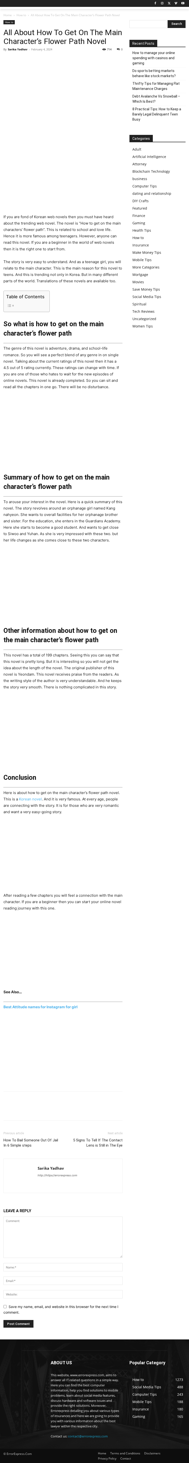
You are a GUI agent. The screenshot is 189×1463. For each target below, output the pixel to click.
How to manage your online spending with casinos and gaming (153, 58)
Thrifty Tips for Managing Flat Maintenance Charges (156, 86)
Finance (138, 215)
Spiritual (139, 304)
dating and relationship (151, 193)
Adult (136, 149)
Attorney (139, 164)
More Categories (145, 267)
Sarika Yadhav (17, 49)
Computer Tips (144, 186)
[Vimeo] (176, 3)
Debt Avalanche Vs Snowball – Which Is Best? (156, 98)
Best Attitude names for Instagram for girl (40, 1007)
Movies (138, 282)
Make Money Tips (146, 252)
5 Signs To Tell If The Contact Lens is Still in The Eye (98, 1143)
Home (7, 15)
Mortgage (140, 274)
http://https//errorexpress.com (57, 1175)
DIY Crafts (140, 201)
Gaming (138, 223)
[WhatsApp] (42, 60)
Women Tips (142, 326)
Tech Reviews (143, 311)
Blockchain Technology (151, 171)
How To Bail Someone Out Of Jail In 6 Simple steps (30, 1143)
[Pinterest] (31, 60)
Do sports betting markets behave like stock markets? (154, 73)
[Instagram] (162, 3)
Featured (139, 208)
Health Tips (141, 230)
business (139, 178)
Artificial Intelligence (149, 156)
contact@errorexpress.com (88, 1436)
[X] (169, 3)
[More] (54, 60)
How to (21, 15)
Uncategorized (144, 318)
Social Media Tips (146, 296)
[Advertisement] (63, 177)
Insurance (140, 245)
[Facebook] (155, 3)
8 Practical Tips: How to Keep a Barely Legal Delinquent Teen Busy (156, 114)
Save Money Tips (146, 289)
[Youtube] (183, 3)
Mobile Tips (142, 259)
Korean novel (30, 799)
